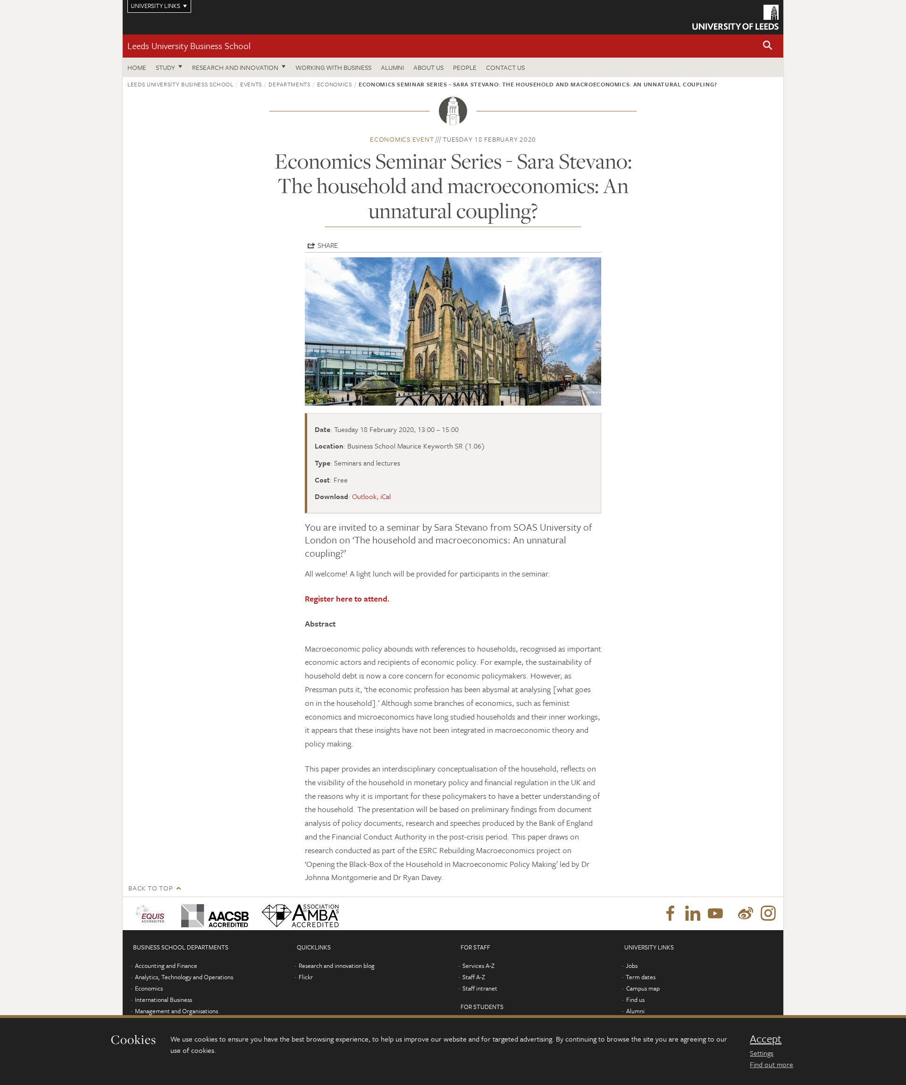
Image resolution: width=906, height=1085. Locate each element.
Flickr (306, 977)
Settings (761, 1053)
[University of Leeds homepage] (735, 17)
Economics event (402, 139)
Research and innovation (235, 67)
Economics (334, 84)
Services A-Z (478, 965)
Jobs (632, 965)
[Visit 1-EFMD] (151, 913)
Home (136, 67)
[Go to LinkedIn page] (692, 913)
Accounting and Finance (166, 965)
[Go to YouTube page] (715, 913)
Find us (635, 999)
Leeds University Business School (189, 45)
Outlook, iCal (371, 496)
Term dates (640, 977)
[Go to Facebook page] (670, 913)
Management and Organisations (176, 1011)
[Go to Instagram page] (768, 913)
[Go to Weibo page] (745, 913)
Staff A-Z (473, 977)
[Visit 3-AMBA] (298, 913)
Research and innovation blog (337, 965)
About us (428, 67)
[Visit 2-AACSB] (213, 913)
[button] (768, 46)
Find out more (771, 1064)
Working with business (333, 67)
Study (165, 67)
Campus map (643, 988)
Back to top (150, 888)
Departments (289, 84)
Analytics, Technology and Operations (184, 977)
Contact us (505, 67)
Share (328, 245)
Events (251, 84)
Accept (765, 1038)
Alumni (392, 67)
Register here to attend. (347, 598)
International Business (163, 999)
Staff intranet (479, 988)
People (465, 67)
